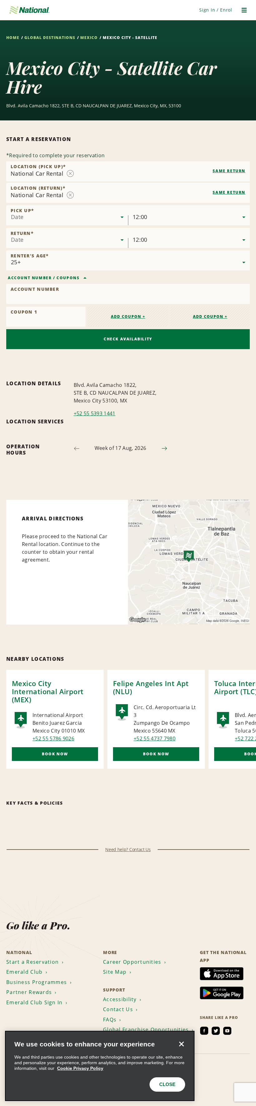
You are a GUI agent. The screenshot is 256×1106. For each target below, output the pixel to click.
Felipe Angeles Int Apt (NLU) (151, 687)
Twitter (215, 1030)
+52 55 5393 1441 (95, 413)
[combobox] (128, 171)
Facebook (204, 1030)
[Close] (181, 1044)
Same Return (229, 170)
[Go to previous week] (77, 448)
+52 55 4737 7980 (154, 738)
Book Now (55, 754)
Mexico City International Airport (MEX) (47, 691)
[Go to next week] (164, 448)
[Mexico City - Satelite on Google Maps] (189, 562)
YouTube (227, 1030)
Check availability (128, 339)
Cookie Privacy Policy (80, 1068)
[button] (215, 10)
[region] (99, 1066)
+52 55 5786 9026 (53, 738)
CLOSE (167, 1084)
